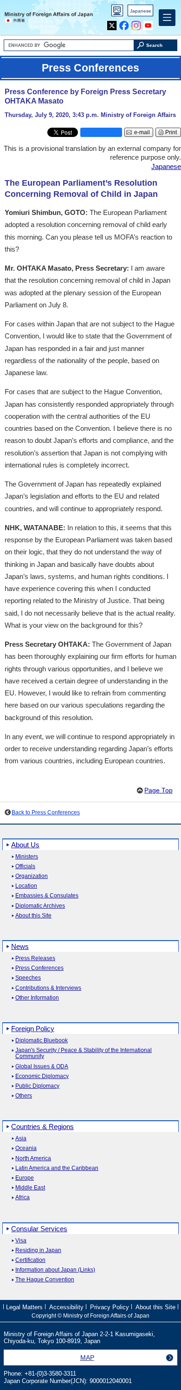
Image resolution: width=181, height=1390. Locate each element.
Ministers (26, 857)
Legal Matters (24, 1307)
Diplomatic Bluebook (41, 1041)
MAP (87, 1357)
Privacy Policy (109, 1307)
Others (23, 1096)
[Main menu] (167, 17)
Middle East (30, 1188)
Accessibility (66, 1307)
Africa (22, 1198)
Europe (24, 1178)
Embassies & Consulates (46, 896)
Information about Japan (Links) (55, 1270)
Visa (20, 1241)
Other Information (37, 998)
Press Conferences (39, 968)
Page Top (158, 790)
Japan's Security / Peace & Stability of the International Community (83, 1053)
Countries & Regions (42, 1126)
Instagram (136, 23)
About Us (25, 845)
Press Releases (35, 958)
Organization (31, 876)
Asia (20, 1139)
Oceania (26, 1148)
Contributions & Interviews (48, 988)
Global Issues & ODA (41, 1067)
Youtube (148, 23)
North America (33, 1159)
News (20, 946)
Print (171, 132)
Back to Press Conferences (46, 812)
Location (26, 886)
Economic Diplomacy (42, 1076)
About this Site (33, 916)
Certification (30, 1260)
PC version (117, 12)
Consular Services (39, 1229)
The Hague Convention (44, 1280)
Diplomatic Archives (40, 906)
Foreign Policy (32, 1029)
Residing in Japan (38, 1250)
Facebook (124, 23)
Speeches (28, 978)
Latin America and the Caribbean (56, 1168)
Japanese (140, 10)
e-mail (142, 132)
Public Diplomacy (37, 1086)
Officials (25, 867)
